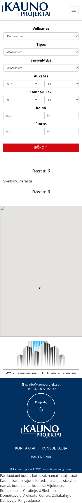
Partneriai (41, 457)
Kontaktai (25, 448)
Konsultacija (54, 448)
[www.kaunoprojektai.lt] (26, 10)
